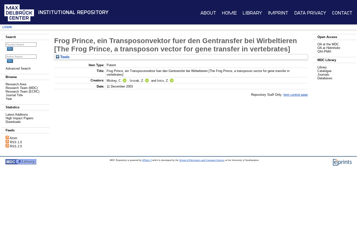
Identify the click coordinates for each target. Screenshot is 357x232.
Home (229, 13)
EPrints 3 (147, 160)
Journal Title (14, 95)
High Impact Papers (20, 118)
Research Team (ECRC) (22, 91)
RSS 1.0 (16, 142)
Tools (64, 57)
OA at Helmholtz (328, 48)
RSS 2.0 (16, 146)
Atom (13, 138)
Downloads (13, 122)
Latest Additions (17, 114)
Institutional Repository (73, 12)
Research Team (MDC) (22, 88)
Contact (342, 13)
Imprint (278, 13)
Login (7, 27)
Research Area (16, 84)
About (208, 13)
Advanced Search (18, 68)
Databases (324, 78)
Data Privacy (310, 13)
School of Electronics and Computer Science (201, 160)
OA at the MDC (328, 44)
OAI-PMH (324, 51)
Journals (323, 74)
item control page (295, 94)
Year (9, 99)
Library (252, 13)
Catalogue (324, 71)
